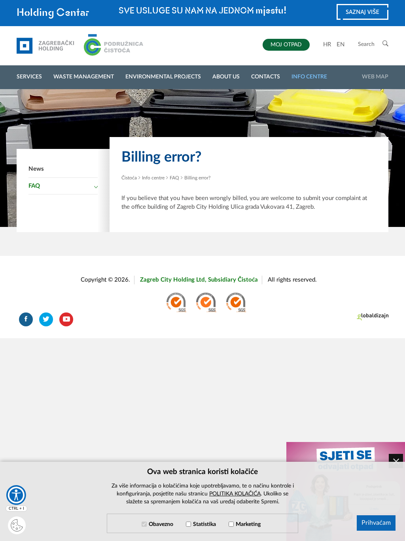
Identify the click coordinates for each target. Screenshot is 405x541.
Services (29, 77)
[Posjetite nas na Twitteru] (46, 319)
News (36, 169)
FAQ (34, 186)
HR (327, 45)
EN (340, 45)
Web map (375, 77)
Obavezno (161, 524)
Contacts (265, 77)
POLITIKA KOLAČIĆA (235, 494)
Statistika (204, 524)
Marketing (248, 524)
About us (226, 77)
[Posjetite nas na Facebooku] (26, 319)
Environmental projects (163, 77)
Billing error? (197, 177)
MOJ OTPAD (286, 45)
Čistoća (129, 177)
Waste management (83, 77)
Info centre (309, 77)
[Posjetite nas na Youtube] (66, 319)
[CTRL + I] (16, 495)
